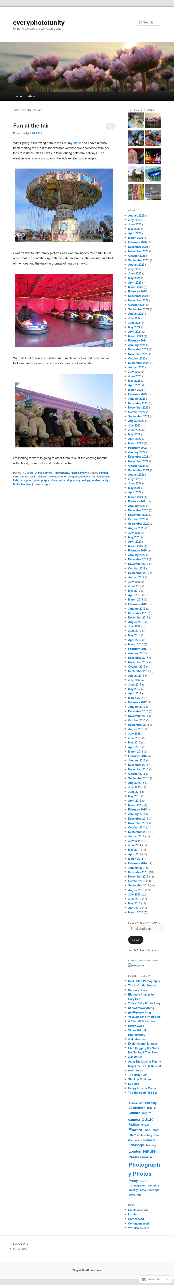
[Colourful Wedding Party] (153, 139)
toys (29, 484)
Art (141, 1103)
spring (68, 480)
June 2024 (134, 323)
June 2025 (134, 273)
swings (86, 480)
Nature (149, 1151)
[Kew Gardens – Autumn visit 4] (136, 139)
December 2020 (138, 510)
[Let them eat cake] (136, 192)
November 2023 (138, 354)
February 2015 (137, 809)
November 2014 (138, 823)
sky (60, 480)
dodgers (85, 476)
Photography (61, 473)
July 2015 (134, 787)
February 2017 (137, 702)
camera (24, 476)
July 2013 (134, 894)
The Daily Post (137, 1075)
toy (23, 484)
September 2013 (138, 885)
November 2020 (138, 515)
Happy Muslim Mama (142, 1088)
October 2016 (136, 720)
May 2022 (134, 434)
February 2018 (137, 649)
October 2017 (136, 666)
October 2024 (136, 305)
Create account (138, 1210)
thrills (16, 484)
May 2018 (134, 635)
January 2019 (136, 608)
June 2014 (134, 845)
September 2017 (138, 671)
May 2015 (134, 796)
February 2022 (137, 448)
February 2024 (137, 340)
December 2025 (138, 247)
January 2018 (136, 653)
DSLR (147, 1119)
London (135, 1151)
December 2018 (138, 613)
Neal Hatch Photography (144, 981)
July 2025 (134, 269)
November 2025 (138, 251)
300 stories (135, 1057)
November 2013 (138, 876)
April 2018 (134, 640)
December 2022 (138, 403)
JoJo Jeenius (137, 1039)
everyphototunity (39, 22)
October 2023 (136, 358)
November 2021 (138, 461)
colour (52, 476)
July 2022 (134, 425)
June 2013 (134, 899)
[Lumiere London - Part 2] (153, 157)
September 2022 (138, 416)
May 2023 (134, 381)
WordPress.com (138, 1228)
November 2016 (138, 716)
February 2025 (137, 291)
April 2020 (134, 541)
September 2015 (138, 778)
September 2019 (138, 573)
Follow (136, 940)
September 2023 (138, 363)
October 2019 (136, 568)
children (42, 476)
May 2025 (134, 278)
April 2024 (134, 331)
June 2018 (134, 631)
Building (151, 1103)
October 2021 (136, 466)
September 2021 (138, 470)
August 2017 (136, 675)
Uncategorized (137, 1185)
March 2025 (135, 287)
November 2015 (138, 769)
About (31, 96)
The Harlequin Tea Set (142, 1092)
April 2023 (134, 385)
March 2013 (135, 912)
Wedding (153, 1185)
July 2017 (134, 680)
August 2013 (136, 890)
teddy (105, 480)
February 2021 (137, 501)
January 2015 (136, 814)
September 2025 (138, 260)
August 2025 (136, 264)
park (22, 480)
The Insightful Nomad (142, 985)
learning (151, 1145)
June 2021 (134, 483)
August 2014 (136, 836)
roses (142, 1181)
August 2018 (136, 622)
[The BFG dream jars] (136, 121)
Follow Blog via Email (144, 922)
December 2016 (138, 711)
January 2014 (136, 867)
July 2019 (134, 582)
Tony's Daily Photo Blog (144, 1003)
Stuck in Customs (140, 1079)
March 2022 (135, 443)
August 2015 (136, 783)
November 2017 (138, 662)
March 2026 (135, 238)
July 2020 (134, 533)
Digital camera (43, 473)
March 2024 (135, 336)
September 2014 (138, 832)
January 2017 (136, 707)
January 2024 (136, 345)
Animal (133, 1103)
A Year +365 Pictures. (142, 1021)
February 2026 (137, 242)
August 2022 (136, 421)
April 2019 (134, 595)
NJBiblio (133, 1084)
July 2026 (134, 220)
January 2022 (136, 452)
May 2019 (134, 590)
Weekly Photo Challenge (144, 1190)
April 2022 (134, 439)
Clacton (151, 1108)
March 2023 (135, 390)
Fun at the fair (31, 125)
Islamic (134, 1135)
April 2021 (134, 492)
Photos (74, 473)
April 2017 (134, 693)
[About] (153, 121)
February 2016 (137, 756)
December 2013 (138, 872)
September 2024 (138, 309)
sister (77, 142)
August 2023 (136, 367)
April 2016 (134, 747)
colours (62, 476)
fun (99, 476)
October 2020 (136, 519)
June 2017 (134, 684)
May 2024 (134, 327)
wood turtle (135, 1070)
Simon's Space (138, 990)
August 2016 (136, 729)
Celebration (137, 1107)
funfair (106, 476)
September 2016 (138, 725)
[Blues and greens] (153, 174)
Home (18, 96)
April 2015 (134, 800)
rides (54, 480)
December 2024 (138, 296)
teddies (95, 480)
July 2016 (134, 733)
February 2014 (137, 863)
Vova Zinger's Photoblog (144, 1017)
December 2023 (138, 349)
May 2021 (134, 488)
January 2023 (136, 398)
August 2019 (136, 577)
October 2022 (136, 412)
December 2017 (138, 658)
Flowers (135, 1129)
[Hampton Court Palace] (136, 174)
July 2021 (134, 479)
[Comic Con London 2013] (153, 192)
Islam (156, 1130)
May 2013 (134, 903)
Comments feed (138, 1223)
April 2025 (134, 282)
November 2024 (138, 300)
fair (94, 476)
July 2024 (134, 318)
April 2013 (134, 908)
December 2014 (138, 818)
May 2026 (134, 229)
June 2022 (134, 430)
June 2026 (134, 224)
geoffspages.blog (139, 1012)
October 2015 (136, 774)
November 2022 (138, 407)
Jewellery (146, 1135)
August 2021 (136, 474)
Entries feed (136, 1219)
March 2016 (135, 751)
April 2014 (134, 854)
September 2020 (138, 523)
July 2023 (134, 372)
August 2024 (136, 313)
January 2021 (136, 506)
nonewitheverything (141, 1008)
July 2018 (134, 626)
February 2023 (137, 394)
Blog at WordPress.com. (87, 1270)
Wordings (135, 1194)
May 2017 (134, 689)
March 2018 (135, 644)
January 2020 (136, 555)
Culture (29, 473)
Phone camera (140, 1157)
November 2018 (138, 617)
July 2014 (134, 841)
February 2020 (137, 550)
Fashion (134, 1124)
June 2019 (134, 586)
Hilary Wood (136, 1026)
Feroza (144, 1124)
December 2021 (138, 456)
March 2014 (135, 859)
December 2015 (138, 765)
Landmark (148, 1140)
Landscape (137, 1145)
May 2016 (134, 742)
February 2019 (137, 604)
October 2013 (136, 881)
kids (15, 480)
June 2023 (134, 376)
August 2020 (136, 528)
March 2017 (135, 698)
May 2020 (134, 537)
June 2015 (134, 792)
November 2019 (138, 564)
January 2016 (136, 760)
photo (29, 480)
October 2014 (136, 827)
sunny (76, 480)
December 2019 (138, 559)
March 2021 (135, 497)
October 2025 (136, 256)
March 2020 (135, 546)
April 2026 (134, 233)
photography (42, 480)
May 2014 (134, 850)
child (33, 476)
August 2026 (136, 215)
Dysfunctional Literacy (142, 1043)
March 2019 (135, 599)
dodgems (73, 476)
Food (146, 1130)
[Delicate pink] (136, 157)
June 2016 (134, 738)
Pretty (84, 473)
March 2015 (135, 805)
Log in (132, 1214)
